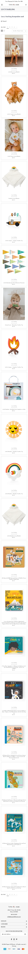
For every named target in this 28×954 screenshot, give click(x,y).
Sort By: (15, 30)
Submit (25, 934)
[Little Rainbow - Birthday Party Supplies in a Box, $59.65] (14, 388)
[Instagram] (14, 939)
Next (16, 27)
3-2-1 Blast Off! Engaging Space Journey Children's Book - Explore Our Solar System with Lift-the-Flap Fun (14, 712)
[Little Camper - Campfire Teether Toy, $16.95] (14, 346)
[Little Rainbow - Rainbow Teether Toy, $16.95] (14, 473)
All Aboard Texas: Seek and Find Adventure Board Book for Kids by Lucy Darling (14, 887)
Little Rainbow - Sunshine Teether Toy (14, 451)
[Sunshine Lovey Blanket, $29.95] (14, 177)
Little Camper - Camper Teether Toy (14, 240)
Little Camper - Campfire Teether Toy (14, 367)
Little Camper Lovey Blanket (14, 114)
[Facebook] (11, 939)
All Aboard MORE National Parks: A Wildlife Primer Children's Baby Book (14, 579)
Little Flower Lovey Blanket (14, 156)
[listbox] (22, 31)
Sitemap (14, 946)
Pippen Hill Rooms (10, 944)
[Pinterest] (16, 939)
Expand (4, 21)
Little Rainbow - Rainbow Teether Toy (14, 493)
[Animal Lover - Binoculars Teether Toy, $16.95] (14, 304)
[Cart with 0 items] (26, 5)
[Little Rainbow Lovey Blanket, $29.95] (14, 515)
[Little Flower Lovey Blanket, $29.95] (14, 135)
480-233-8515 (14, 914)
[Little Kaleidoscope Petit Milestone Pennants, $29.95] (14, 262)
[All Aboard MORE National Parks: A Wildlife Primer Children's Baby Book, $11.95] (14, 557)
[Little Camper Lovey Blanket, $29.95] (14, 93)
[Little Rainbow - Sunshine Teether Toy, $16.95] (14, 430)
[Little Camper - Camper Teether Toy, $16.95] (14, 220)
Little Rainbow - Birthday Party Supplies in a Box (14, 409)
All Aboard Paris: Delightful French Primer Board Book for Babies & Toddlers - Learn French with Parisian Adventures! (14, 756)
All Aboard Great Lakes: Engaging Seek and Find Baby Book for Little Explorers (14, 844)
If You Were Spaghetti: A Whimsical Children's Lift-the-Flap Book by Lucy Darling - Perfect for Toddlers (14, 667)
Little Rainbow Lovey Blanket (14, 535)
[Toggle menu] (2, 5)
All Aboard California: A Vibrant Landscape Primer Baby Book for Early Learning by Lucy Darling (14, 801)
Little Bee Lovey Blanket (14, 72)
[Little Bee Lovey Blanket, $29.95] (14, 51)
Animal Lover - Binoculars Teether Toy (14, 325)
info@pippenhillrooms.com (14, 916)
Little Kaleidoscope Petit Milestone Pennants (14, 282)
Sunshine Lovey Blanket (14, 198)
